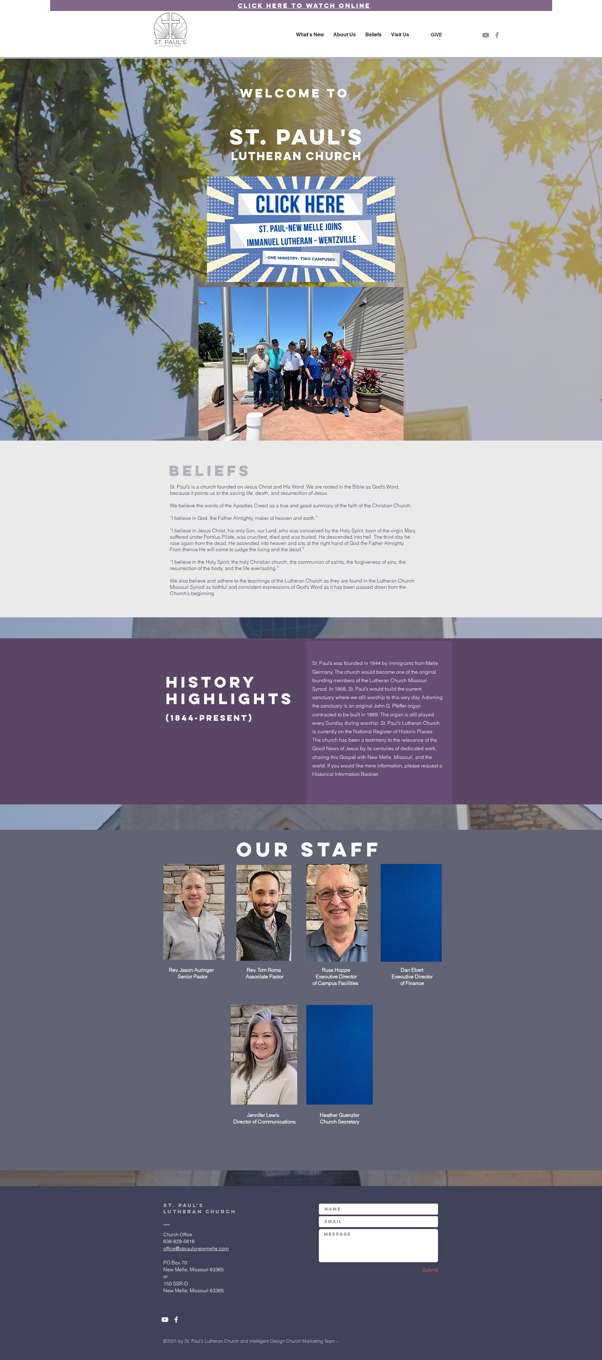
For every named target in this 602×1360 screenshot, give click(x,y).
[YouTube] (486, 35)
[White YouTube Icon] (165, 1320)
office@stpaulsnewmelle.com (196, 1248)
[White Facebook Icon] (176, 1320)
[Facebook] (497, 35)
